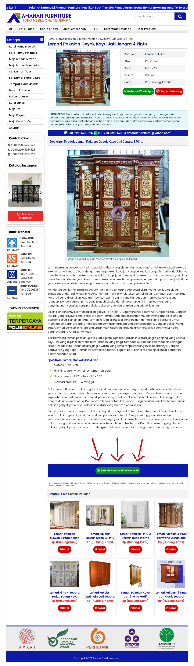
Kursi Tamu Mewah (22, 46)
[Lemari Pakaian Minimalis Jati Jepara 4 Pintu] (100, 587)
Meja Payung (18, 115)
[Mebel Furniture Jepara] (39, 22)
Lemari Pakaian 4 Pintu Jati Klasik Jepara (171, 594)
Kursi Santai (17, 103)
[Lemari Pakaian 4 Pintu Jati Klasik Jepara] (171, 587)
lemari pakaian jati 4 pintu (115, 483)
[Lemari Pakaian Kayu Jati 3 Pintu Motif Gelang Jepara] (135, 587)
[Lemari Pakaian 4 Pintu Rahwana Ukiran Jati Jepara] (171, 528)
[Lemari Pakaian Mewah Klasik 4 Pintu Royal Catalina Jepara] (100, 525)
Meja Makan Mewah (22, 59)
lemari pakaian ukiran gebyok (170, 483)
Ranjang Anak (18, 96)
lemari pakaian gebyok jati (91, 483)
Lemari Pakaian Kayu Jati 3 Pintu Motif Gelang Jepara (135, 596)
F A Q (95, 29)
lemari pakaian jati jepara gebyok (142, 483)
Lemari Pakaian (67, 38)
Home (51, 38)
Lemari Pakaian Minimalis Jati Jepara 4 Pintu (100, 596)
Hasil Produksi (146, 29)
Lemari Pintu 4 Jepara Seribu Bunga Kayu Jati (65, 596)
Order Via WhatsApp (139, 91)
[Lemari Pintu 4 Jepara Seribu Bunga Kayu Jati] (64, 586)
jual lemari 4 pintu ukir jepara (66, 483)
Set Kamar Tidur (20, 71)
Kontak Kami (49, 29)
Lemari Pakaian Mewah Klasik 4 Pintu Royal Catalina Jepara (100, 538)
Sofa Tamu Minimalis (23, 53)
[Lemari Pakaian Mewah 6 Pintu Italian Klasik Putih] (64, 528)
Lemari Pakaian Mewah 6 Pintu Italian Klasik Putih (64, 538)
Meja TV (14, 109)
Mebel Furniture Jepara (107, 658)
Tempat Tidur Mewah (23, 84)
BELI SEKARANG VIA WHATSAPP (120, 470)
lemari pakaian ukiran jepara (61, 485)
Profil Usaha (26, 29)
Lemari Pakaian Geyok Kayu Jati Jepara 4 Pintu (97, 44)
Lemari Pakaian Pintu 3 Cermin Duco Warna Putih (135, 538)
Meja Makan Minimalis (24, 65)
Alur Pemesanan (74, 29)
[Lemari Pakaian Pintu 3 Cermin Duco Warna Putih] (135, 528)
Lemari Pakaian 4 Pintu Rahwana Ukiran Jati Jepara (171, 538)
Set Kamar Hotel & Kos (24, 78)
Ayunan (14, 128)
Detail (66, 549)
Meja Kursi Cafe (20, 121)
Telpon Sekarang (171, 91)
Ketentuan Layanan (117, 29)
